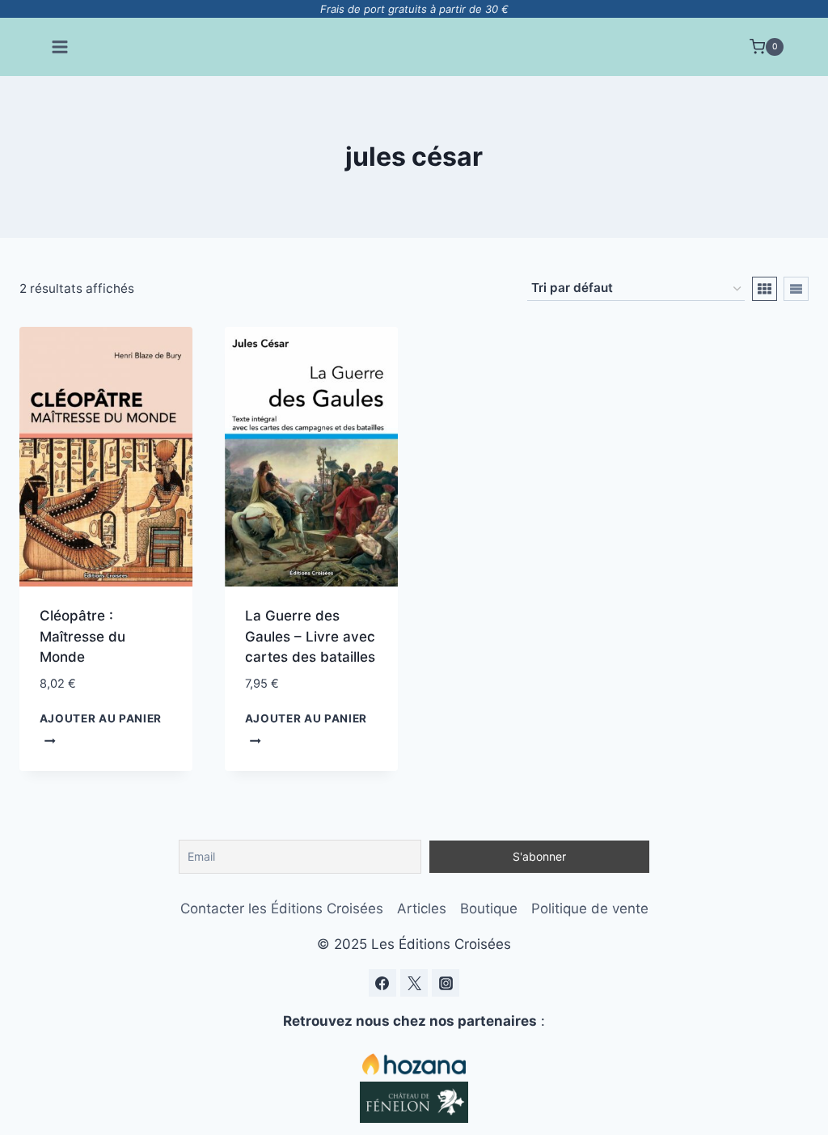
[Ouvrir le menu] (60, 46)
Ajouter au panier (101, 718)
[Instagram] (445, 983)
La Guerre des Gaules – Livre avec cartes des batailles (310, 636)
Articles (421, 908)
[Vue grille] (764, 289)
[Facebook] (382, 983)
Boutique (489, 908)
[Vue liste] (796, 289)
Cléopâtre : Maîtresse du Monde (82, 636)
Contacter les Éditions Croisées (281, 908)
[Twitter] (414, 983)
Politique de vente (589, 908)
